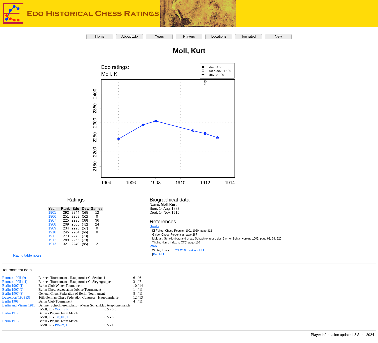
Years (159, 36)
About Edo (129, 36)
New (278, 36)
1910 (52, 232)
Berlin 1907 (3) (12, 293)
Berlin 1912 (10, 313)
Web (153, 246)
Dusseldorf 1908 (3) (16, 297)
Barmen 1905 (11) (14, 282)
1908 (52, 224)
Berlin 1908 (10, 301)
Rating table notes (27, 255)
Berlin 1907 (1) (12, 285)
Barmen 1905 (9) (14, 278)
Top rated (248, 36)
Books (154, 226)
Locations (218, 36)
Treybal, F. (62, 317)
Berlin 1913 (10, 321)
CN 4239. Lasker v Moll (190, 250)
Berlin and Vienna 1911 (18, 305)
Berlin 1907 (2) (12, 289)
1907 (52, 220)
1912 (52, 240)
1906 (52, 216)
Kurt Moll (158, 254)
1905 (52, 212)
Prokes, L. (62, 325)
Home (100, 36)
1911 (52, 236)
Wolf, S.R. (62, 309)
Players (189, 36)
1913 (52, 244)
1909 (52, 228)
